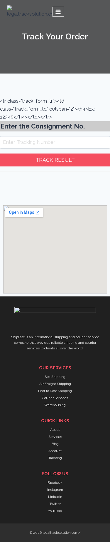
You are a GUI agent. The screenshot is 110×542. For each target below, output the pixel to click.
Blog (55, 444)
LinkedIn (55, 497)
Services (55, 437)
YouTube (55, 511)
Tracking (55, 458)
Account (55, 451)
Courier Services (55, 398)
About (55, 430)
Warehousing (55, 405)
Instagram (55, 490)
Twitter (55, 504)
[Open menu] (58, 11)
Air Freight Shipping (55, 384)
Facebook (55, 483)
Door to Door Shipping (55, 391)
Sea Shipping (55, 377)
